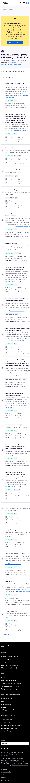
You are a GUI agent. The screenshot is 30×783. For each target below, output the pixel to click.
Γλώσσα (3, 740)
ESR (21, 414)
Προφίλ (22, 137)
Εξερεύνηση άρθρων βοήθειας (10, 668)
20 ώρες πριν (22, 107)
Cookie (3, 777)
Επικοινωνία (5, 780)
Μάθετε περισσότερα (15, 42)
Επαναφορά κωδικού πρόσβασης (11, 725)
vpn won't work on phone (13, 506)
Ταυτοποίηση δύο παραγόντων (15, 349)
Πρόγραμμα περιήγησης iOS (10, 686)
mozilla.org (4, 769)
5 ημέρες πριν (23, 260)
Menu (24, 3)
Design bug (8, 581)
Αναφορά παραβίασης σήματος (11, 656)
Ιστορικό (22, 103)
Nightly (3, 707)
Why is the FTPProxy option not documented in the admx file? (15, 268)
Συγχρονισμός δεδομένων (14, 626)
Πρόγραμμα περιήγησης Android (11, 683)
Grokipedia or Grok (11, 243)
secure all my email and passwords (16, 170)
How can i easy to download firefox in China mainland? (14, 394)
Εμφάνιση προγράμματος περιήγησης (18, 495)
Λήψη (3, 677)
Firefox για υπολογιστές (9, 680)
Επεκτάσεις (23, 159)
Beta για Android (6, 704)
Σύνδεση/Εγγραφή (7, 719)
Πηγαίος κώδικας (6, 659)
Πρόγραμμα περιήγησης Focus (11, 689)
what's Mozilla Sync (11, 611)
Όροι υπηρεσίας (6, 772)
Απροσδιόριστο (24, 179)
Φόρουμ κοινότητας (8, 9)
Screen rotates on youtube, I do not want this (13, 215)
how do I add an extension (13, 148)
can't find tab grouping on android (15, 554)
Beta (2, 701)
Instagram (7, 748)
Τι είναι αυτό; (5, 722)
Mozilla (5, 646)
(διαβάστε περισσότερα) (21, 130)
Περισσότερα (22, 71)
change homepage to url (12, 530)
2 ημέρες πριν (21, 141)
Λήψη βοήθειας (6, 731)
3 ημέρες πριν (22, 183)
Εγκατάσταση (24, 382)
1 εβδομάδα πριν (23, 438)
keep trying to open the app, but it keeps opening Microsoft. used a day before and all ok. (15, 446)
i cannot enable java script (13, 425)
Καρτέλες (23, 570)
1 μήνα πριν (21, 386)
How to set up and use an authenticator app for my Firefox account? (17, 299)
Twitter (3, 662)
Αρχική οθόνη (23, 543)
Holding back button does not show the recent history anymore (15, 84)
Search (20, 3)
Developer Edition (6, 698)
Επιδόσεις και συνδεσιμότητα (15, 519)
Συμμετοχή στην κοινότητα (9, 665)
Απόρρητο (4, 775)
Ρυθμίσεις (23, 288)
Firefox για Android (12, 103)
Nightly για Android (7, 710)
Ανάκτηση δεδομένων (13, 203)
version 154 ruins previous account (16, 190)
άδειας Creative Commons (20, 765)
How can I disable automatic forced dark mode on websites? (15, 473)
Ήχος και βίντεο (24, 232)
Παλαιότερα (5, 634)
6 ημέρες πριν (22, 418)
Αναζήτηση (23, 256)
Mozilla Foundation (18, 752)
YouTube (4, 748)
